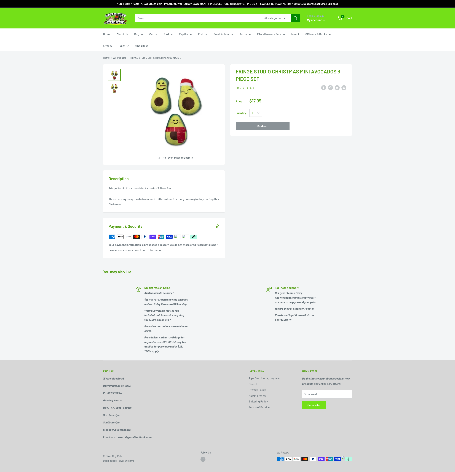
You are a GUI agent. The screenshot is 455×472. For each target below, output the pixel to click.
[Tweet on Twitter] (337, 87)
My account (314, 20)
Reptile (183, 34)
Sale (122, 45)
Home (106, 34)
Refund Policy (257, 395)
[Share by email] (343, 87)
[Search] (295, 18)
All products (119, 57)
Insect (295, 34)
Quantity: (241, 113)
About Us (122, 34)
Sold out (262, 126)
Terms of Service (259, 407)
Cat (151, 34)
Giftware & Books (316, 34)
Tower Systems (125, 460)
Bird (166, 34)
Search (253, 384)
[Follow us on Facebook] (202, 459)
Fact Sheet (141, 45)
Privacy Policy (257, 389)
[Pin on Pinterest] (330, 87)
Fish (201, 34)
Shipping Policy (258, 401)
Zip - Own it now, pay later (264, 378)
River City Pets (245, 87)
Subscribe (313, 405)
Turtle (243, 34)
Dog (136, 34)
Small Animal (221, 34)
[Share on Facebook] (323, 87)
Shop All (108, 45)
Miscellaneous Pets (269, 34)
